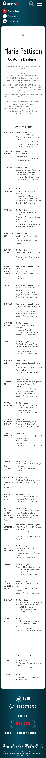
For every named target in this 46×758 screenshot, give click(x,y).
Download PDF (13, 21)
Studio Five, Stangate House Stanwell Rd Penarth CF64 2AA (23, 746)
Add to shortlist (13, 16)
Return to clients (13, 11)
